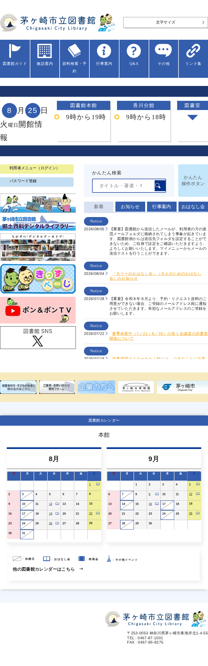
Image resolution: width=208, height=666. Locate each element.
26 (50, 523)
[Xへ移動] (38, 349)
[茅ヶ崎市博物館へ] (136, 387)
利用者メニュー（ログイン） (34, 168)
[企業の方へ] (96, 387)
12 (50, 503)
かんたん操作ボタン (193, 180)
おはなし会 (193, 206)
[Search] (160, 185)
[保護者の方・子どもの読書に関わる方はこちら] (18, 387)
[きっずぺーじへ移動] (38, 294)
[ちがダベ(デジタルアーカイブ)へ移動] (38, 261)
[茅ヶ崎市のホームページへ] (182, 387)
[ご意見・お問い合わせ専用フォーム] (57, 387)
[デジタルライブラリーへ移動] (38, 230)
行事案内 (161, 206)
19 (50, 513)
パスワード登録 (23, 181)
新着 (98, 206)
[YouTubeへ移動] (38, 323)
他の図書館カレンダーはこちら (44, 569)
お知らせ (130, 206)
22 (90, 513)
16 (150, 503)
